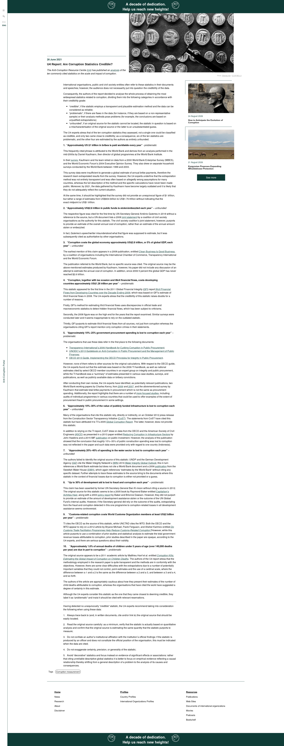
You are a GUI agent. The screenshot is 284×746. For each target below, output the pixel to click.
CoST (122, 418)
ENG (4, 25)
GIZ (74, 463)
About (57, 705)
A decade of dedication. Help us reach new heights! (146, 6)
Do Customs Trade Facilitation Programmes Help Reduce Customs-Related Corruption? (118, 528)
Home (57, 692)
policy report (104, 495)
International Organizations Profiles (137, 701)
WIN (115, 463)
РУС (4, 22)
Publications (192, 696)
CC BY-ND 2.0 (237, 76)
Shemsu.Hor (226, 76)
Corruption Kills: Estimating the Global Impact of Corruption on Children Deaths (118, 557)
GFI (146, 289)
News (57, 696)
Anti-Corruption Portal (3, 371)
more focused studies (147, 393)
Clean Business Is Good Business (157, 251)
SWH (91, 469)
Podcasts (190, 715)
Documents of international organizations (205, 705)
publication (101, 437)
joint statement (129, 217)
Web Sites (191, 701)
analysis (115, 70)
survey (74, 160)
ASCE (78, 434)
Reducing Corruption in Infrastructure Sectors (146, 434)
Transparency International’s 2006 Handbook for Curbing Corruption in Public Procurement (116, 347)
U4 (89, 70)
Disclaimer (59, 710)
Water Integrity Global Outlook (140, 463)
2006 (120, 386)
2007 (131, 386)
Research (59, 701)
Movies (189, 710)
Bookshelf (191, 719)
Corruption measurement (68, 671)
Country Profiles (128, 696)
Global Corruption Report (119, 421)
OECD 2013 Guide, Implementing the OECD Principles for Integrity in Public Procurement (116, 358)
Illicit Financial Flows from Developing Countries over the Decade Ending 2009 (117, 290)
